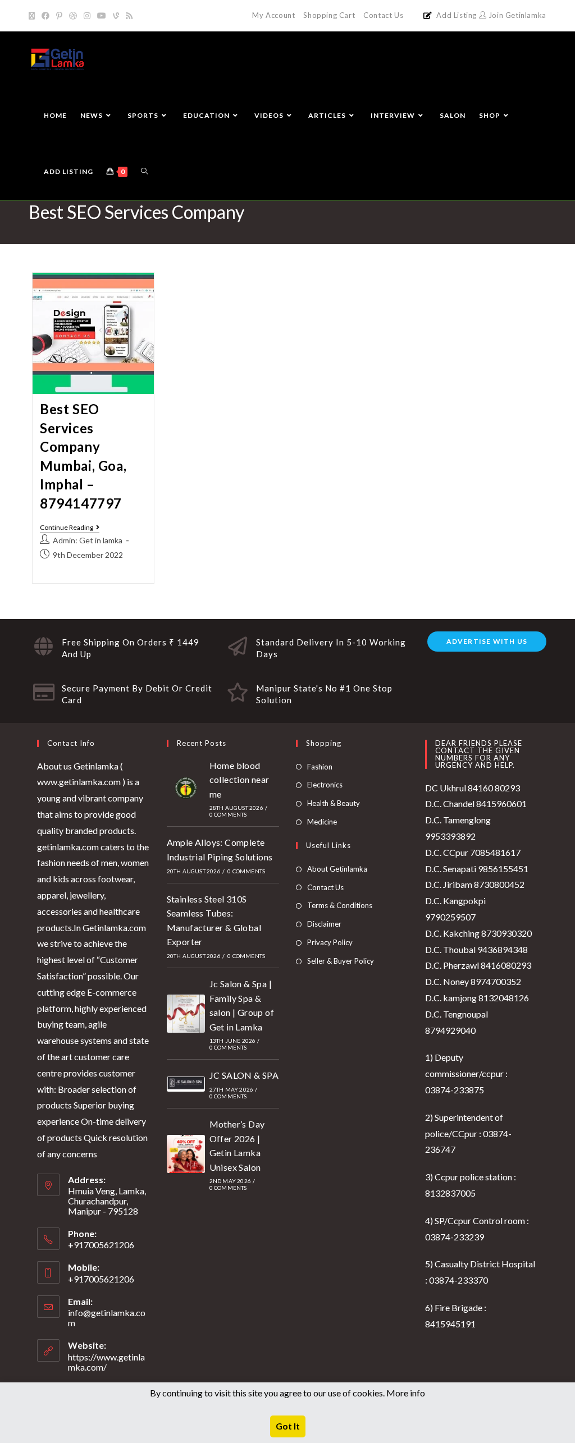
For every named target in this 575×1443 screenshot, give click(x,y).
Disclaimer (324, 923)
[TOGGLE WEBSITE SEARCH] (144, 172)
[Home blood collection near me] (186, 788)
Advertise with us (486, 641)
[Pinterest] (59, 15)
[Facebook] (45, 15)
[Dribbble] (73, 15)
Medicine (322, 821)
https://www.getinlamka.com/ (106, 1362)
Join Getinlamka (516, 15)
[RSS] (129, 15)
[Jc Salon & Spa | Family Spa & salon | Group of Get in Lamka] (186, 1014)
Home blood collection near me (239, 779)
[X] (33, 15)
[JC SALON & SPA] (186, 1084)
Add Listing (456, 15)
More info (405, 1392)
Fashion (319, 766)
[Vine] (115, 15)
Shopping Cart (329, 15)
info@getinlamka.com (106, 1317)
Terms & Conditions (339, 905)
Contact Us (383, 15)
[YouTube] (101, 15)
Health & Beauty (333, 803)
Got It (288, 1426)
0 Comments (228, 814)
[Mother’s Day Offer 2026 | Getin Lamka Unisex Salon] (186, 1154)
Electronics (325, 784)
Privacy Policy (330, 942)
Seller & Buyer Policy (340, 960)
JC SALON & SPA (244, 1075)
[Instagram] (87, 15)
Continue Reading (69, 528)
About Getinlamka (337, 868)
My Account (273, 15)
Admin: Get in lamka (87, 540)
